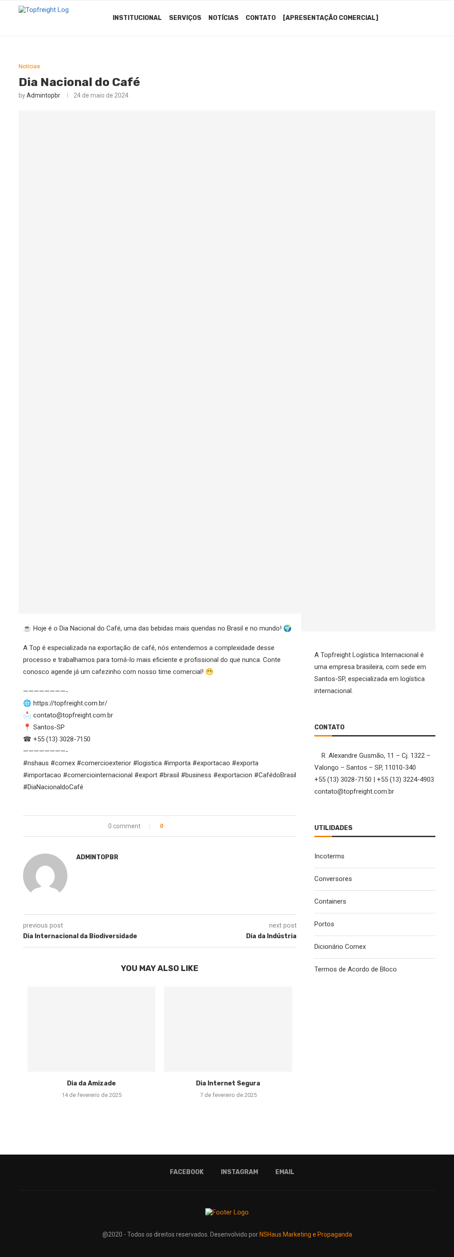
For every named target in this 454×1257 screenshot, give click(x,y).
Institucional (137, 18)
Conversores (333, 879)
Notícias (223, 18)
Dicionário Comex (340, 947)
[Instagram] (403, 18)
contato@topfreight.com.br (354, 791)
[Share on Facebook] (178, 826)
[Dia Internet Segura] (228, 1029)
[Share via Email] (206, 826)
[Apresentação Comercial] (330, 18)
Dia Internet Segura (228, 1083)
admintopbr (43, 95)
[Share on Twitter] (187, 826)
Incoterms (329, 856)
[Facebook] (393, 18)
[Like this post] (167, 826)
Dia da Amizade (91, 1083)
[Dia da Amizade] (91, 1029)
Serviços (185, 18)
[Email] (412, 18)
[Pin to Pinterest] (197, 826)
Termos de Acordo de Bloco (355, 969)
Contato (261, 18)
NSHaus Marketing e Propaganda (305, 1234)
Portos (324, 924)
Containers (330, 901)
